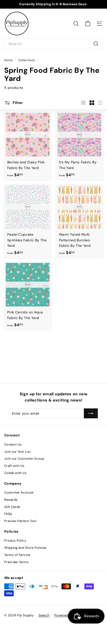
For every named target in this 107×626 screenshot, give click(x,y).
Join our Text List (17, 452)
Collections (27, 60)
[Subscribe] (91, 413)
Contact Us (13, 444)
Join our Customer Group (24, 458)
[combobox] (53, 43)
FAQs (8, 514)
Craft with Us (14, 466)
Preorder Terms (16, 562)
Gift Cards (12, 507)
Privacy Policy (15, 540)
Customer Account (19, 492)
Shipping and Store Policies (25, 548)
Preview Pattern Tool (20, 521)
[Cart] (88, 23)
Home (9, 60)
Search (44, 615)
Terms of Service (17, 555)
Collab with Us (15, 473)
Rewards (11, 500)
